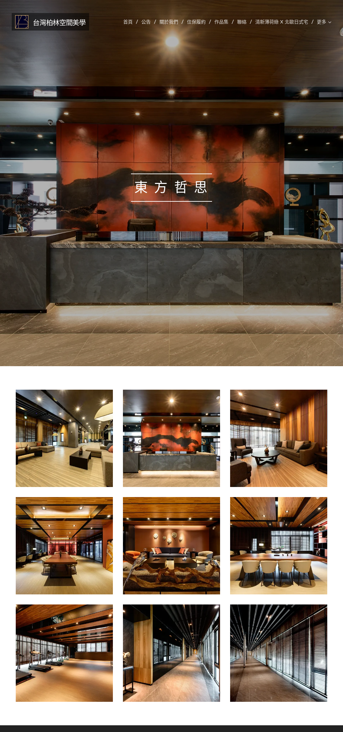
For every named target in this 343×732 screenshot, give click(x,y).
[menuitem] (130, 21)
